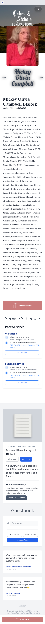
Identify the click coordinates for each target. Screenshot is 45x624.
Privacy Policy (15, 613)
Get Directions (22, 352)
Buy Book (26, 459)
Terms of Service (29, 613)
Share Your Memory (16, 498)
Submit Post (23, 540)
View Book (12, 459)
